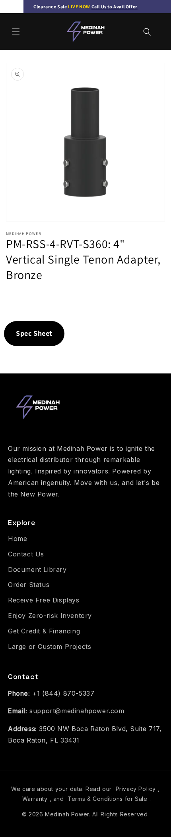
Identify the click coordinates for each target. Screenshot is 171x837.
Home (17, 539)
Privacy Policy (136, 788)
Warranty (35, 798)
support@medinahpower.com (76, 711)
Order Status (28, 585)
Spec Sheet (34, 333)
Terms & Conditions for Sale (107, 798)
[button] (16, 31)
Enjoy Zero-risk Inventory (50, 616)
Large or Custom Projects (49, 646)
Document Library (37, 569)
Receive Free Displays (44, 600)
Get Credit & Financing (44, 631)
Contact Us (26, 554)
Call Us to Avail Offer (114, 7)
